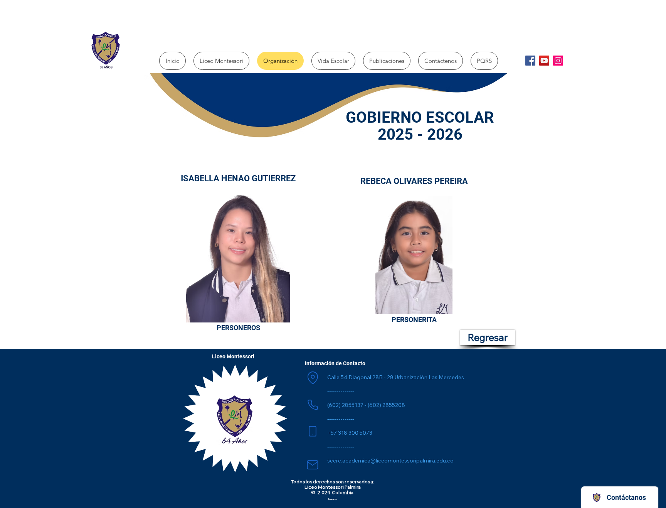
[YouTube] (544, 61)
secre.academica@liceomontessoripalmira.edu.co (390, 460)
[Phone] (312, 404)
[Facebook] (530, 61)
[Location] (312, 377)
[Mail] (312, 465)
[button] (221, 61)
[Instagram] (558, 61)
